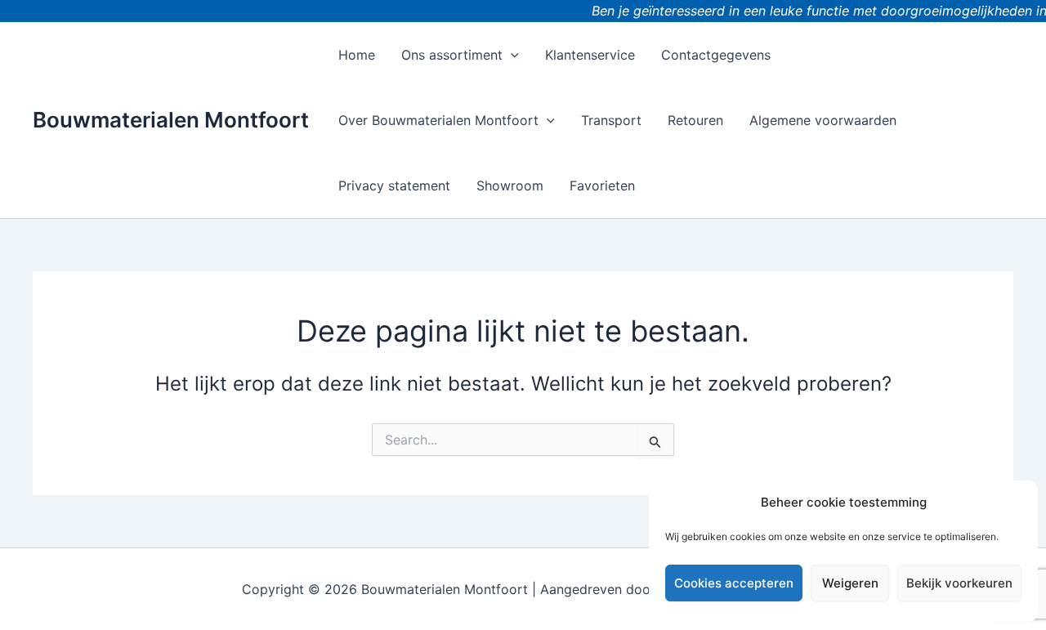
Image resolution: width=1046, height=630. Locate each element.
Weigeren (850, 583)
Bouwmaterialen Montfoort (171, 119)
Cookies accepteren (733, 583)
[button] (511, 54)
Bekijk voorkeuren (959, 583)
